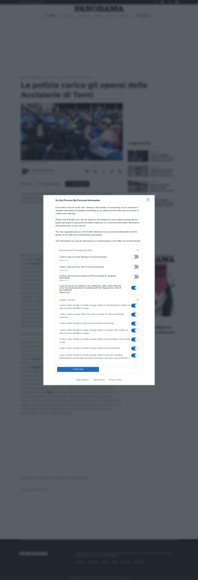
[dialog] (99, 290)
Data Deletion (82, 380)
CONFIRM (78, 369)
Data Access (99, 380)
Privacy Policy (115, 380)
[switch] (135, 257)
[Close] (149, 200)
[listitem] (99, 250)
